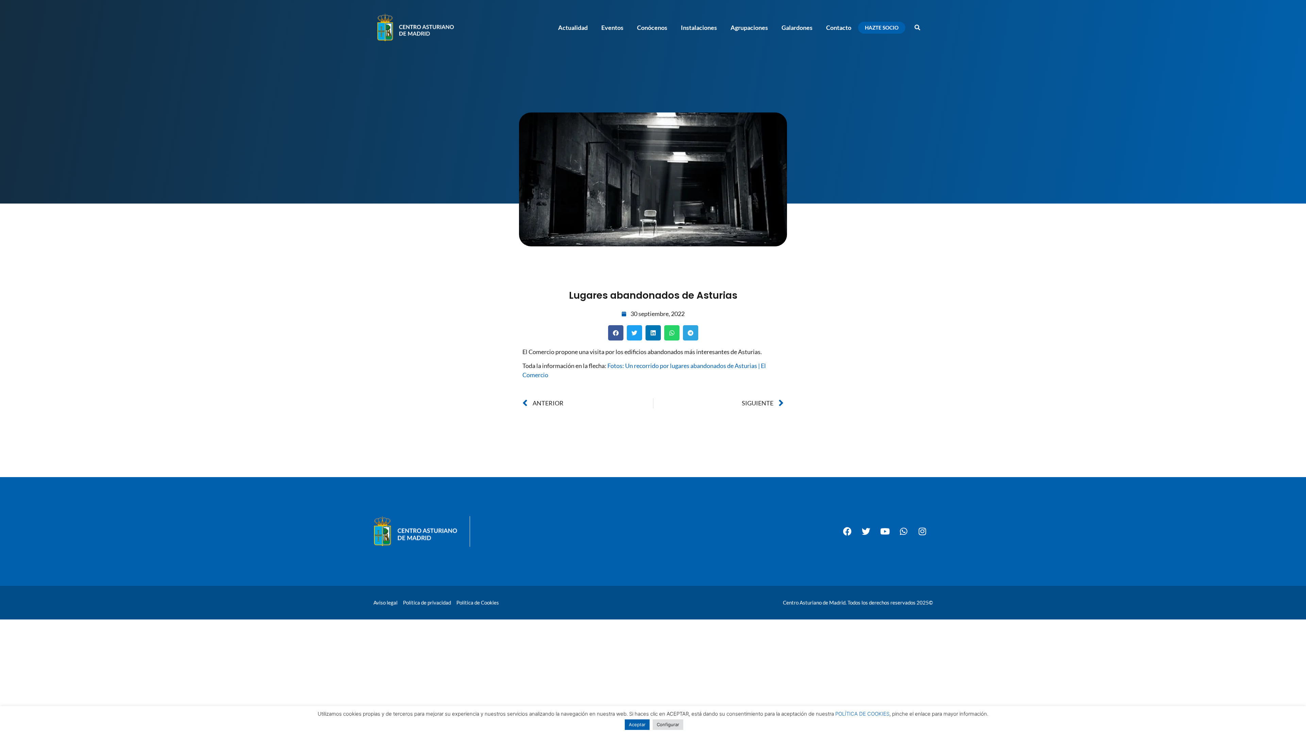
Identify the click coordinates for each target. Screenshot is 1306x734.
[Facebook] (847, 531)
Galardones (797, 27)
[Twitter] (866, 531)
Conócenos (652, 27)
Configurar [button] (668, 724)
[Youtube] (884, 531)
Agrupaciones (749, 27)
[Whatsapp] (903, 531)
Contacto (838, 27)
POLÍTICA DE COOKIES (862, 714)
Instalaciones (699, 27)
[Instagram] (922, 531)
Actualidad (573, 27)
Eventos (612, 27)
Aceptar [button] (637, 724)
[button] (917, 27)
